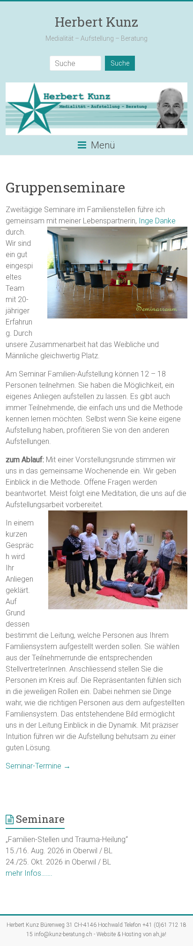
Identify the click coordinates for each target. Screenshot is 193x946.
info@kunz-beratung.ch (63, 934)
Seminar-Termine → (38, 765)
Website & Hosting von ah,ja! (131, 934)
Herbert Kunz (96, 21)
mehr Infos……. (29, 873)
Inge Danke (157, 220)
